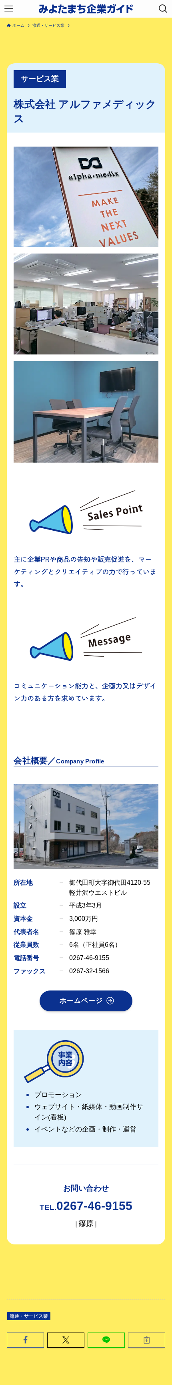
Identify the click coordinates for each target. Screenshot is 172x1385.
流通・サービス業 (29, 1316)
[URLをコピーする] (146, 1340)
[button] (25, 1340)
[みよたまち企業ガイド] (86, 9)
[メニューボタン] (9, 9)
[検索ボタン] (163, 9)
